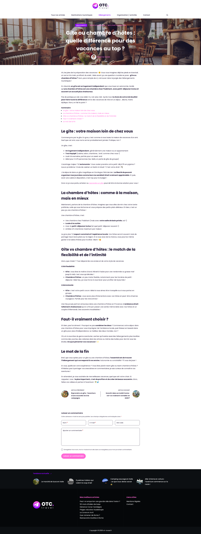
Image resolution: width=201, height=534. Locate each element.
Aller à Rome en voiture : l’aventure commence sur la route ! (156, 481)
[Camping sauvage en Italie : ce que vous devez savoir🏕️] (105, 482)
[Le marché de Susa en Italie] (36, 482)
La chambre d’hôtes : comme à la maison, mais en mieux (86, 113)
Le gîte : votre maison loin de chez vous (79, 110)
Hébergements (105, 15)
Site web (120, 423)
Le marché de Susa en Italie (52, 482)
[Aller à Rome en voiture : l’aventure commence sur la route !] (140, 482)
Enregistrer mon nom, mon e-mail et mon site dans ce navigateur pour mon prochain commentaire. (98, 450)
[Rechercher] (167, 15)
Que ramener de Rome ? (90, 515)
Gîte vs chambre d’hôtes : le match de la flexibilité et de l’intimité (89, 116)
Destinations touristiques (81, 15)
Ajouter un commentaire (73, 430)
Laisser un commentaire (73, 456)
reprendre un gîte (96, 183)
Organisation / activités (127, 15)
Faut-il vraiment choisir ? (73, 119)
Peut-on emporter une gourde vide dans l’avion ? (100, 501)
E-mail (93, 423)
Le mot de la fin (69, 121)
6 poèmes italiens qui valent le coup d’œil (84, 481)
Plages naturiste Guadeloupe (92, 509)
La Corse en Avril (86, 512)
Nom (65, 423)
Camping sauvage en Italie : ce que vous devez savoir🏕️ (121, 481)
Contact (146, 15)
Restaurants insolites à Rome (92, 518)
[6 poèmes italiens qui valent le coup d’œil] (71, 482)
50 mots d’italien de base (90, 504)
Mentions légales (133, 501)
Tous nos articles (58, 15)
